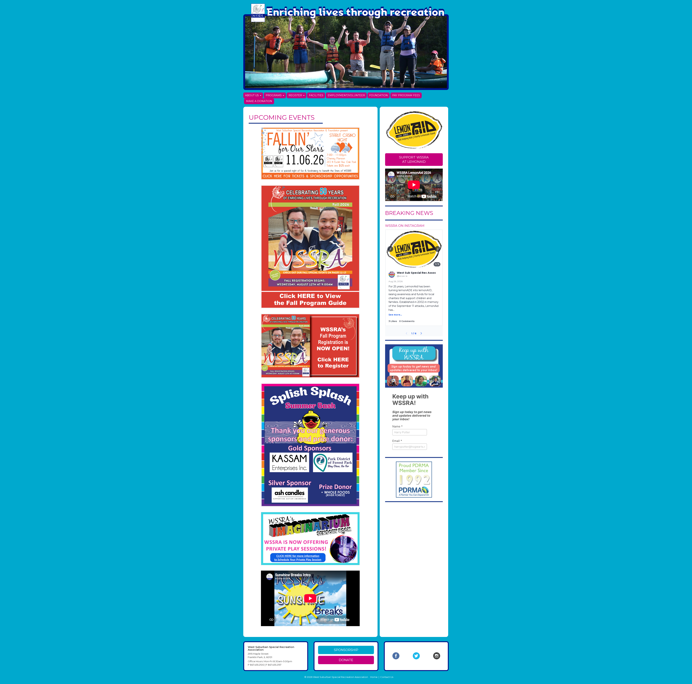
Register (296, 95)
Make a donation (259, 101)
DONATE (346, 660)
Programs (274, 95)
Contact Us (386, 677)
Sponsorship (346, 650)
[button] (414, 278)
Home (374, 677)
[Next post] (421, 333)
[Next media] (437, 249)
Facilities (316, 95)
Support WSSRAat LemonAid (414, 159)
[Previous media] (390, 249)
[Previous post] (406, 333)
